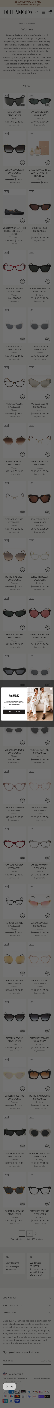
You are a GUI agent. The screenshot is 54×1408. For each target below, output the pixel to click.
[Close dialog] (51, 689)
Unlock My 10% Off (14, 712)
